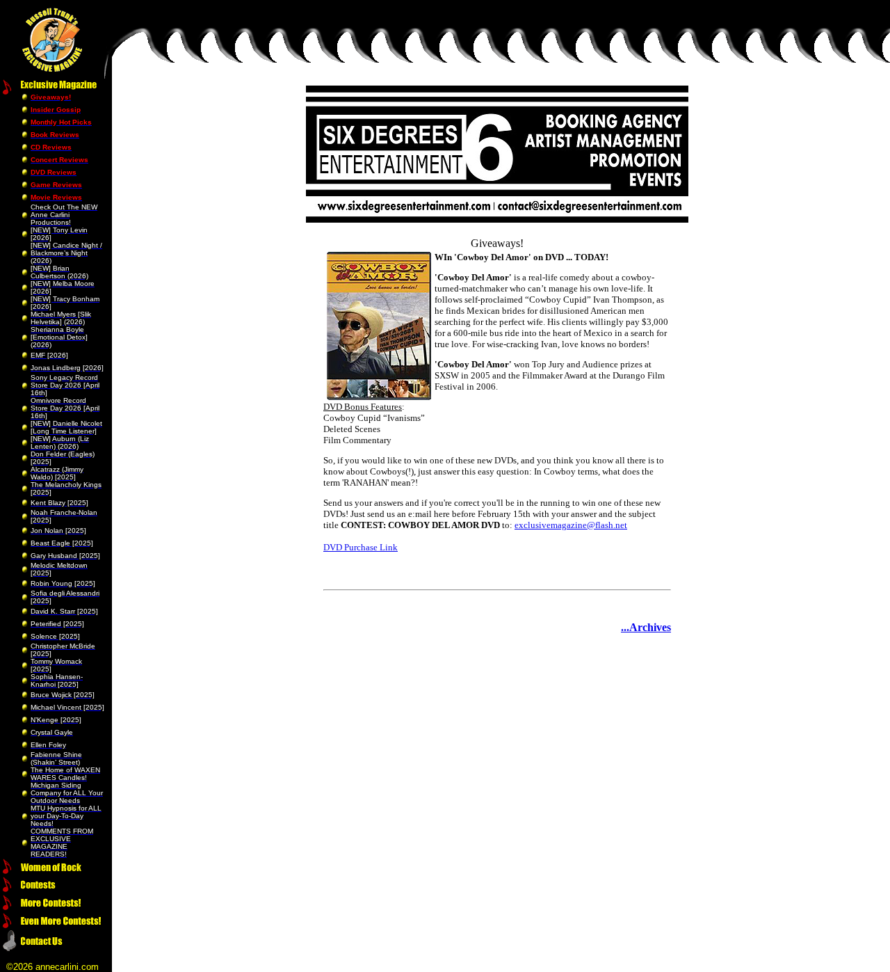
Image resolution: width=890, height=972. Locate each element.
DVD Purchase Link (360, 547)
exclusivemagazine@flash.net (571, 525)
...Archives (646, 627)
